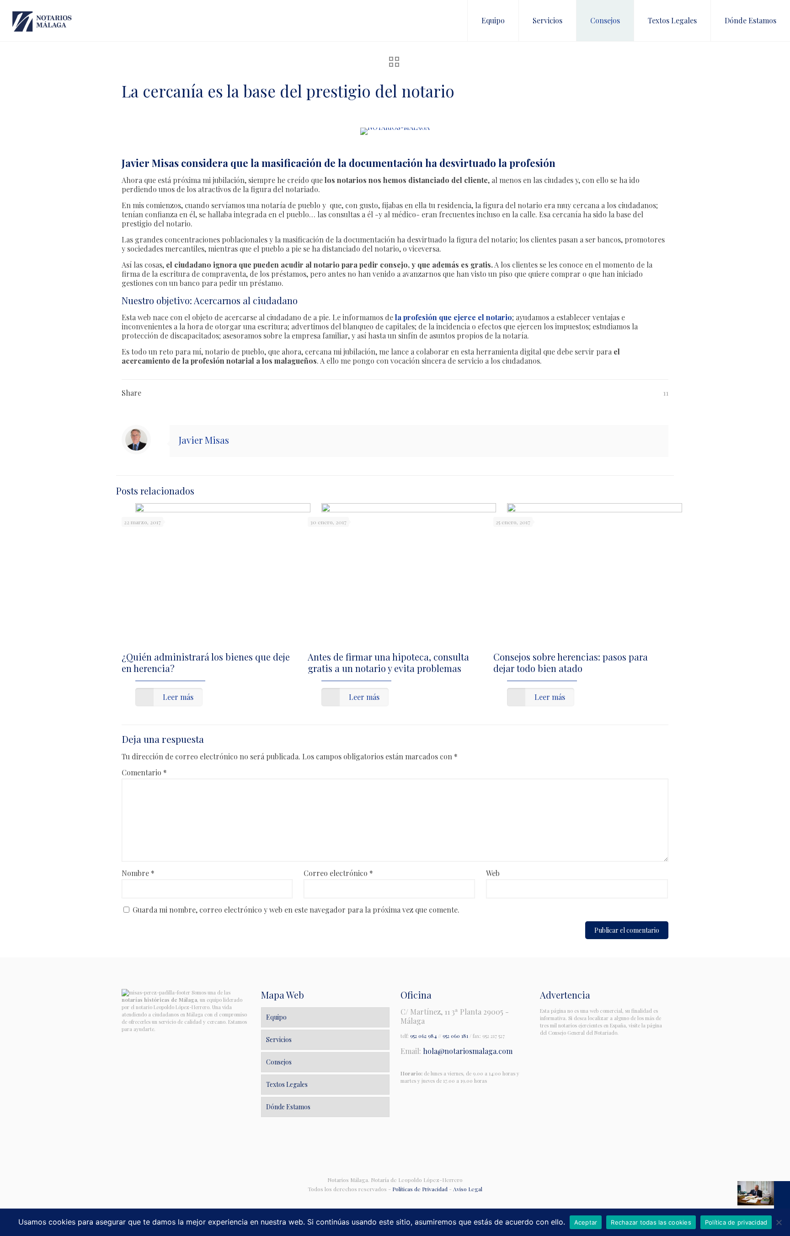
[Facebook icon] (380, 1201)
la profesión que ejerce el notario (453, 317)
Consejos (279, 1062)
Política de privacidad (736, 1222)
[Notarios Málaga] (42, 20)
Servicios (279, 1039)
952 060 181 (455, 1035)
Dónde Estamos (288, 1106)
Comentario (144, 772)
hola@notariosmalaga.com (467, 1051)
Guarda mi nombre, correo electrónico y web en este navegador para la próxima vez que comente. (296, 909)
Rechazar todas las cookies (651, 1222)
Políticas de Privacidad (420, 1189)
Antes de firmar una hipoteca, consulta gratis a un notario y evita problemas (388, 662)
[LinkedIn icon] (399, 1201)
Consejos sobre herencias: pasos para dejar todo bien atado (570, 662)
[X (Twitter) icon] (390, 1201)
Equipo (276, 1017)
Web (493, 873)
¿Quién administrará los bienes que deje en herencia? (206, 662)
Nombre (138, 873)
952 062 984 (423, 1035)
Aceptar (586, 1222)
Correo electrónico (338, 873)
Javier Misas (204, 440)
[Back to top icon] (395, 1154)
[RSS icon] (409, 1201)
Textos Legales (287, 1084)
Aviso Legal (467, 1189)
